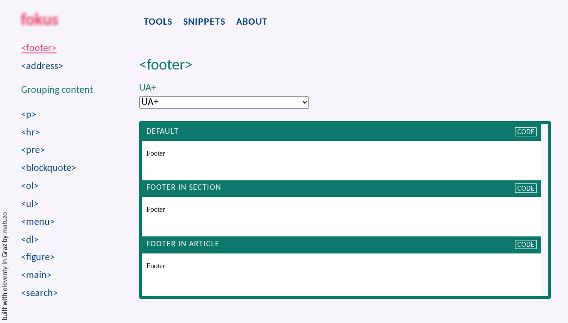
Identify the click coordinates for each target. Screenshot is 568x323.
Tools (158, 22)
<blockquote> (48, 168)
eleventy (5, 278)
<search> (39, 293)
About (252, 22)
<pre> (33, 150)
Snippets (204, 22)
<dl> (30, 240)
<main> (36, 276)
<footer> (39, 49)
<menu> (38, 222)
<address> (42, 66)
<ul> (30, 204)
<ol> (30, 186)
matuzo (5, 223)
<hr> (30, 133)
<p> (28, 115)
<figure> (38, 258)
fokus (39, 21)
